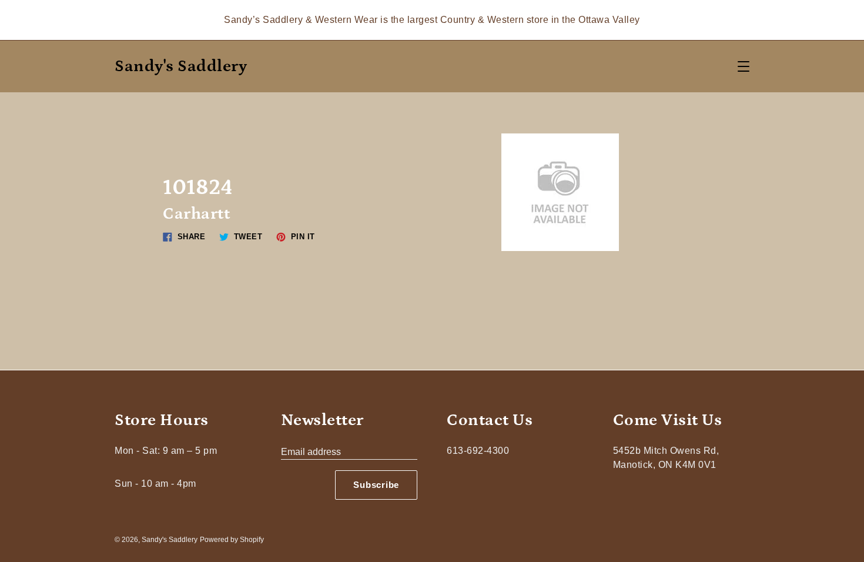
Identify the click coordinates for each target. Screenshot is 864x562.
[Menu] (743, 66)
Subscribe (376, 485)
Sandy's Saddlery (181, 67)
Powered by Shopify (232, 540)
